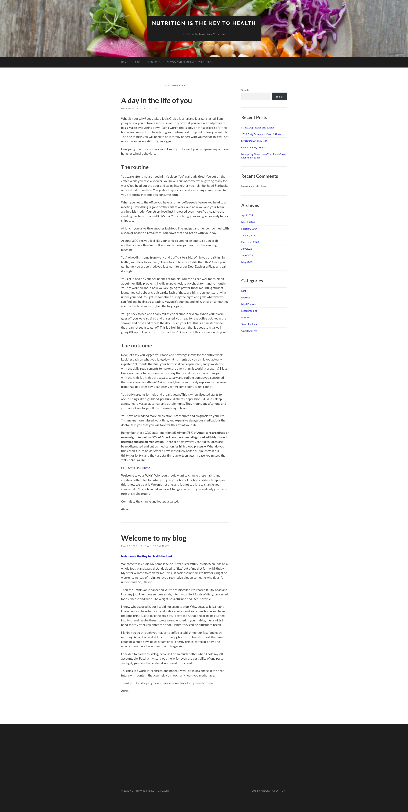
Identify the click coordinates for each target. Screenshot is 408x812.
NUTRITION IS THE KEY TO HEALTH (204, 23)
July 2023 (246, 248)
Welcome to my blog (153, 538)
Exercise (245, 297)
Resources (153, 62)
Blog (138, 62)
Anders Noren (270, 790)
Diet (243, 290)
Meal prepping (249, 310)
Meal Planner (248, 303)
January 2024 (248, 235)
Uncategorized (249, 330)
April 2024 (247, 215)
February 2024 (249, 228)
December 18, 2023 (133, 108)
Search (245, 89)
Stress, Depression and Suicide (257, 127)
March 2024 (248, 221)
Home (124, 62)
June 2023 (247, 255)
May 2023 (246, 261)
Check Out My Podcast (254, 147)
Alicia (153, 108)
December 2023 (250, 241)
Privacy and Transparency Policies (189, 62)
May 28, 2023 (129, 546)
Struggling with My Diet (254, 140)
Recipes (245, 317)
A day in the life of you (156, 100)
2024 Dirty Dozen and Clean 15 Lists (261, 134)
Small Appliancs (250, 324)
